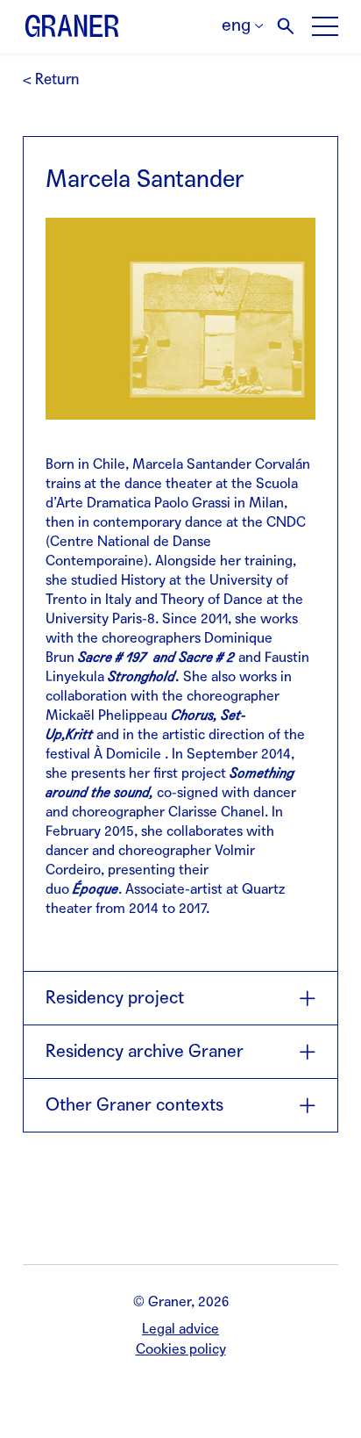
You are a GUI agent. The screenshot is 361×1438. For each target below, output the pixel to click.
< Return (51, 79)
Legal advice (180, 1328)
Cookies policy (181, 1349)
